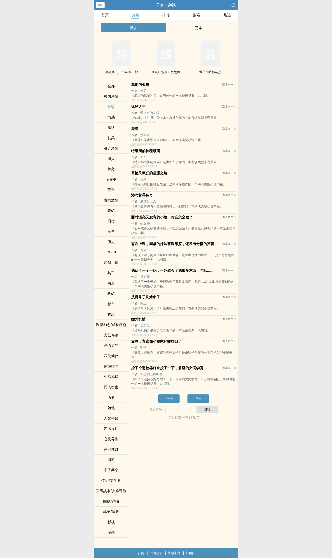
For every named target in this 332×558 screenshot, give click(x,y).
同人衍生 (111, 386)
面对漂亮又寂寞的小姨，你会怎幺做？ (162, 217)
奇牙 (143, 250)
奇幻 (111, 210)
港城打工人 (148, 201)
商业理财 (111, 449)
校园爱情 (111, 96)
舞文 (111, 169)
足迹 (227, 14)
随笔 (111, 407)
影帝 (143, 157)
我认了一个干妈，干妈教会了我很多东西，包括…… (172, 270)
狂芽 (143, 179)
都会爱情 (111, 148)
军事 (111, 231)
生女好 (145, 223)
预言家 (145, 135)
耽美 (111, 137)
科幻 (111, 293)
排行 (166, 14)
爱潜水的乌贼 (149, 113)
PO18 (111, 252)
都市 (111, 303)
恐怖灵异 (111, 345)
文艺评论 (111, 335)
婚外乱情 (138, 319)
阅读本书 (228, 84)
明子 (143, 347)
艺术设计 (111, 428)
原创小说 (111, 262)
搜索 (196, 14)
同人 (111, 158)
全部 (111, 85)
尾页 (198, 399)
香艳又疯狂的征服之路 (149, 172)
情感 (111, 117)
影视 (111, 521)
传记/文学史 (111, 480)
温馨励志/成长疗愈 (111, 324)
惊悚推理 (111, 366)
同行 (111, 220)
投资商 (145, 276)
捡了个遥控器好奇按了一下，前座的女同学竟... (169, 367)
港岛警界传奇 (142, 194)
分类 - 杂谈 (166, 5)
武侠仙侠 (111, 355)
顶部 (191, 553)
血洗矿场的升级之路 (166, 72)
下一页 (169, 399)
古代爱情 (111, 200)
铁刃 (143, 90)
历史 (111, 241)
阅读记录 (156, 553)
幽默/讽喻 (111, 501)
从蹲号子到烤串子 (145, 296)
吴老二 (145, 325)
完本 (198, 27)
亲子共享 (111, 470)
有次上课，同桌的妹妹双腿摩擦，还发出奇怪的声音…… (176, 243)
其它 (111, 272)
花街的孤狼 (140, 84)
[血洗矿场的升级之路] (166, 65)
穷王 (143, 303)
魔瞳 (134, 128)
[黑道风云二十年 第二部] (122, 65)
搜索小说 (174, 553)
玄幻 (111, 314)
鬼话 (111, 127)
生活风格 (111, 376)
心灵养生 (111, 438)
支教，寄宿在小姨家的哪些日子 (156, 341)
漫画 (111, 532)
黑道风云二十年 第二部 (121, 72)
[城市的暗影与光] (210, 65)
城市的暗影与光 (210, 72)
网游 (111, 459)
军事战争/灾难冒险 (111, 490)
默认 (133, 27)
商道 (111, 283)
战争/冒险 (111, 511)
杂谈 (111, 106)
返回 (100, 5)
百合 (111, 189)
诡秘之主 (138, 106)
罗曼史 (111, 179)
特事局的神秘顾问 (145, 150)
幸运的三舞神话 (151, 374)
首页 (105, 14)
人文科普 (111, 418)
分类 (135, 14)
